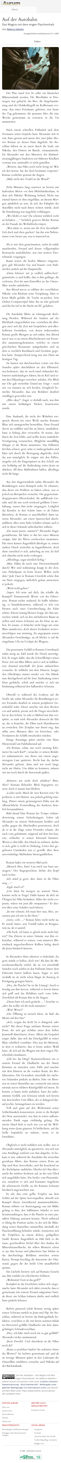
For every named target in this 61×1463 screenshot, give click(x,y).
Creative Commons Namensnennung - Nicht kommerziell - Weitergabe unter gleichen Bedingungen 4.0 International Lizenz (30, 1384)
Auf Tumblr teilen (50, 41)
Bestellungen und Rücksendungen (15, 1429)
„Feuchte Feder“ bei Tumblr (45, 1436)
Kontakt (5, 1418)
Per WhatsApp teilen (56, 41)
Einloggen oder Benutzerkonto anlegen (14, 1434)
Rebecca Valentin (15, 29)
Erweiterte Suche (38, 1410)
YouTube (37, 1433)
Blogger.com (39, 1443)
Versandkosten (8, 1414)
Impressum (6, 1421)
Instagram (38, 1429)
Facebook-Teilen (45, 41)
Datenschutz (7, 1411)
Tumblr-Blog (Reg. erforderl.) (45, 1440)
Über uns (5, 1407)
